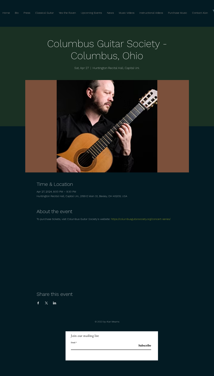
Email (73, 342)
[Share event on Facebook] (38, 303)
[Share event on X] (46, 303)
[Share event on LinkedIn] (54, 303)
